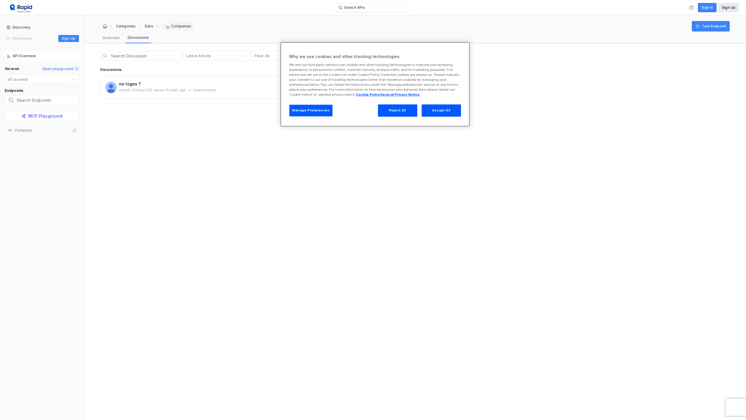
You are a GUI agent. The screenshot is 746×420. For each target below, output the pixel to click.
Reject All (397, 110)
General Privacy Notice (400, 94)
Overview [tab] (111, 38)
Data (149, 26)
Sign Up (729, 7)
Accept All (441, 110)
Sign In (707, 7)
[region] (375, 84)
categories (126, 26)
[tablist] (125, 38)
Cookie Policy (368, 94)
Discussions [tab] (138, 37)
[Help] (691, 7)
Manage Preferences (311, 110)
